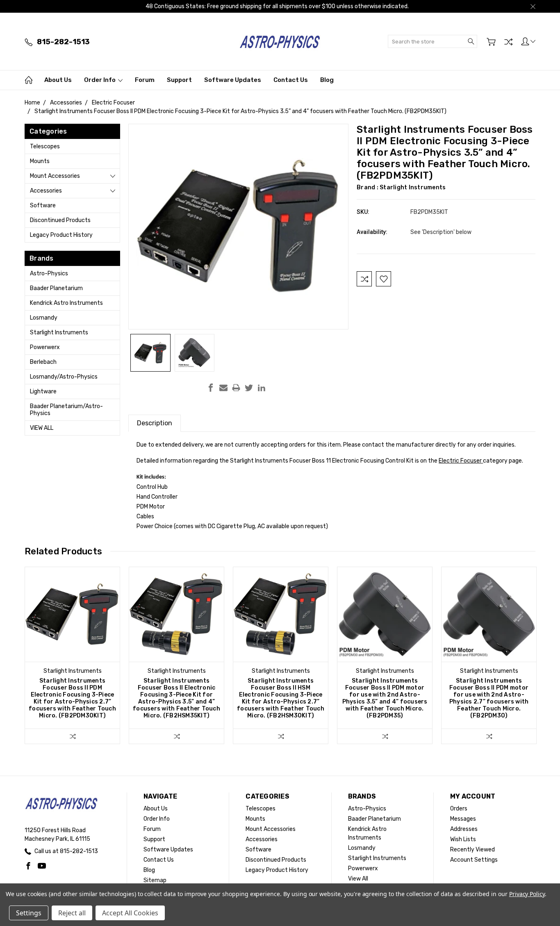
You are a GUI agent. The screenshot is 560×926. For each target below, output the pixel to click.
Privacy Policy (527, 894)
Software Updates (232, 80)
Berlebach (43, 362)
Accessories (46, 190)
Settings (28, 912)
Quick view (72, 633)
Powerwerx (45, 347)
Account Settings (474, 859)
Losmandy (43, 317)
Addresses (464, 829)
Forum (145, 80)
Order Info (100, 80)
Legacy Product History (61, 235)
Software (43, 205)
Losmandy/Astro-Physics (64, 376)
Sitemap (154, 880)
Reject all (72, 912)
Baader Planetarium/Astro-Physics (66, 410)
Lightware (43, 391)
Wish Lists (463, 839)
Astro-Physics (49, 273)
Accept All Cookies (130, 912)
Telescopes (45, 146)
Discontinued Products (60, 220)
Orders (458, 808)
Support (179, 80)
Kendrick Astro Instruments (66, 303)
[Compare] (508, 41)
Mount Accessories (55, 175)
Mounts (40, 161)
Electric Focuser (461, 460)
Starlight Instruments (59, 332)
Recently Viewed (472, 849)
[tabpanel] (72, 655)
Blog (327, 80)
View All (41, 427)
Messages (463, 818)
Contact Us (290, 80)
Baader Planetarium (56, 288)
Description (154, 423)
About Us (58, 80)
